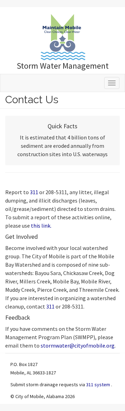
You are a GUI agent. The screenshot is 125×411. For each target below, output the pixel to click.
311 (34, 192)
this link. (41, 225)
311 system (98, 384)
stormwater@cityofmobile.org (78, 345)
